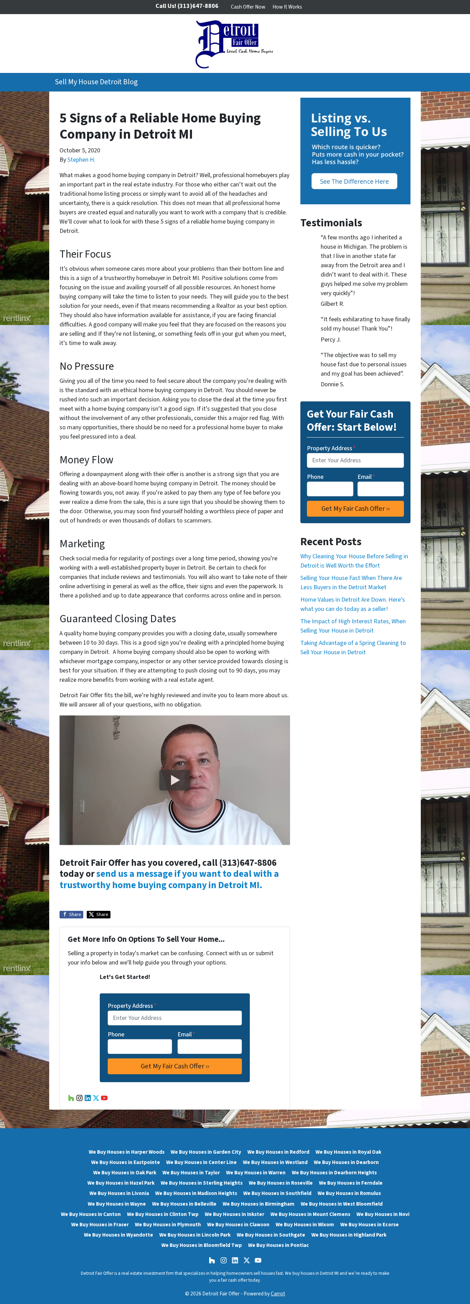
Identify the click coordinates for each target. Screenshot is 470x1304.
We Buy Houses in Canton (91, 1214)
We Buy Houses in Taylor (191, 1172)
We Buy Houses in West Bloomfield (342, 1204)
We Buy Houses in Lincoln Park (195, 1235)
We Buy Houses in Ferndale (351, 1183)
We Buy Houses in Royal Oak (348, 1152)
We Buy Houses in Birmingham (259, 1204)
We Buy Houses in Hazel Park (120, 1183)
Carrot (278, 1293)
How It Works (287, 7)
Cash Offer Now (248, 7)
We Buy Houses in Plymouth (168, 1224)
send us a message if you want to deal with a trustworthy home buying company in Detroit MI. (169, 879)
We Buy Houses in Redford (278, 1152)
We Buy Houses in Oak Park (124, 1172)
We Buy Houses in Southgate (271, 1235)
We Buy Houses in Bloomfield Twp (201, 1245)
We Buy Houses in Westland (275, 1162)
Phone (116, 1034)
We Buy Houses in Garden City (206, 1152)
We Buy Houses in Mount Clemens (310, 1214)
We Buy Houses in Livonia (119, 1193)
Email (186, 1034)
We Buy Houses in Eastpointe (125, 1162)
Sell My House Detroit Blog (96, 82)
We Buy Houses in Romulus (349, 1193)
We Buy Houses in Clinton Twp (163, 1214)
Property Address (132, 1006)
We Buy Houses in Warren (256, 1172)
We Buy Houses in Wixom (305, 1224)
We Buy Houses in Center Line (201, 1162)
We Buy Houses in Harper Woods (126, 1152)
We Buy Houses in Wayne (117, 1204)
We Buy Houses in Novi (382, 1214)
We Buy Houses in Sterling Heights (202, 1183)
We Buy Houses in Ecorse (369, 1224)
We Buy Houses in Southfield (277, 1193)
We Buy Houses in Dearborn (346, 1162)
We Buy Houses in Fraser (100, 1224)
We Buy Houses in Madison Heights (196, 1193)
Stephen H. (81, 159)
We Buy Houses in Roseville (281, 1183)
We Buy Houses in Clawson (238, 1224)
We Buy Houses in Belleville (184, 1204)
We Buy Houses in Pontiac (278, 1245)
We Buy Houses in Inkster (234, 1214)
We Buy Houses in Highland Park (348, 1235)
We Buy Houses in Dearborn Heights (334, 1172)
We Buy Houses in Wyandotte (118, 1235)
